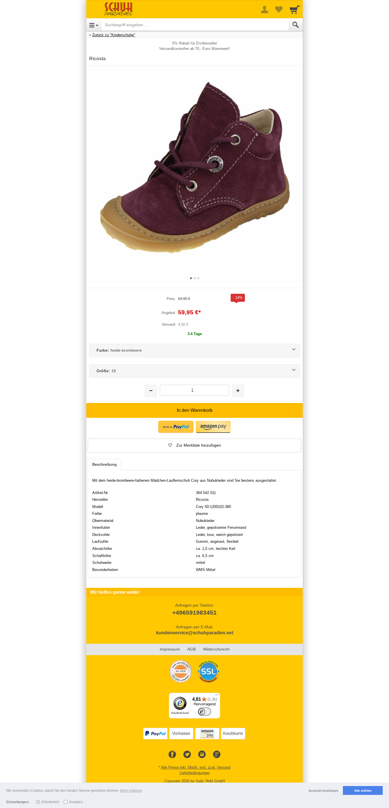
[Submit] (295, 25)
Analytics (76, 802)
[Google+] (216, 754)
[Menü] (216, 696)
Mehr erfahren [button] (131, 791)
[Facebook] (172, 754)
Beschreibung (104, 464)
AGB (191, 649)
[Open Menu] (94, 25)
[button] (175, 427)
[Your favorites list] (278, 9)
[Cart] (295, 9)
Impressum (170, 649)
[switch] (204, 712)
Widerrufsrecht (216, 649)
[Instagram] (202, 754)
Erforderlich (50, 802)
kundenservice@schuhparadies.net (194, 632)
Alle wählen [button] (363, 790)
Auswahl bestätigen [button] (323, 790)
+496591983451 (194, 612)
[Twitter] (187, 754)
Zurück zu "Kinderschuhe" (113, 35)
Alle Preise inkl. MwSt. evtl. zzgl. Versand (195, 767)
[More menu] (264, 9)
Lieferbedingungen (195, 773)
